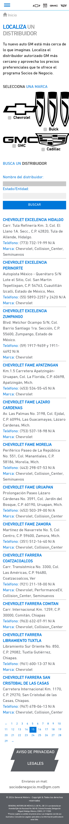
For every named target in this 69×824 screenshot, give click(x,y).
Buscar (34, 205)
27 (53, 735)
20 (6, 735)
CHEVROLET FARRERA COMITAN (30, 604)
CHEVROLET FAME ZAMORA (27, 524)
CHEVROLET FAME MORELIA (27, 445)
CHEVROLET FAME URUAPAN (28, 487)
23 (26, 735)
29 (6, 741)
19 (59, 729)
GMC (22, 146)
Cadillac (54, 149)
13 (19, 729)
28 (59, 735)
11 (6, 729)
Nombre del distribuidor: (23, 177)
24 (32, 735)
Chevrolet (21, 118)
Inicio (12, 15)
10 (59, 723)
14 (26, 729)
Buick (53, 129)
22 (19, 735)
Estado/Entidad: (16, 189)
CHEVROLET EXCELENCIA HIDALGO (33, 220)
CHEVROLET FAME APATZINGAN (30, 365)
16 (39, 729)
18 (53, 729)
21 (12, 735)
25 (39, 735)
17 (46, 729)
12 (12, 729)
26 (46, 735)
